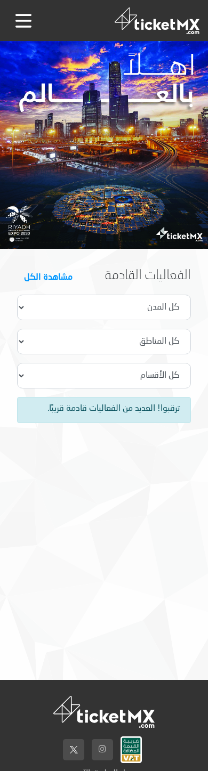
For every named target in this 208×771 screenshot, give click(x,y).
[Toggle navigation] (23, 20)
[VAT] (131, 747)
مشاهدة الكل (48, 276)
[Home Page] (157, 20)
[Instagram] (102, 749)
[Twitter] (73, 749)
